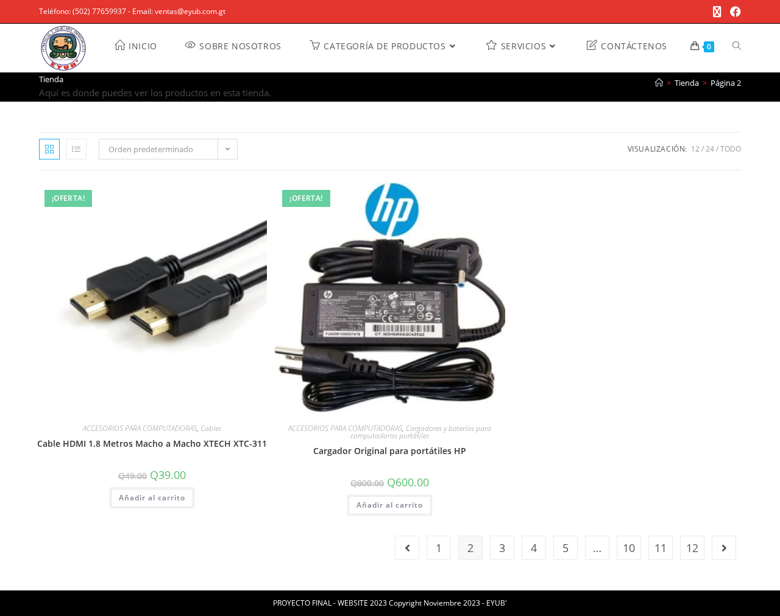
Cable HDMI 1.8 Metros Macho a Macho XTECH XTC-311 (152, 443)
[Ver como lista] (76, 149)
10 (629, 548)
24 (710, 149)
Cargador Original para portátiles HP (389, 451)
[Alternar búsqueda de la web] (736, 46)
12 (695, 149)
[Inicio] (659, 82)
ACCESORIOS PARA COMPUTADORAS (140, 428)
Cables (210, 428)
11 (660, 548)
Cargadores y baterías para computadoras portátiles (420, 432)
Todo (730, 149)
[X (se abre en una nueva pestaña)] (717, 11)
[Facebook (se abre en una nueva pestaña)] (733, 11)
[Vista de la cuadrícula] (49, 149)
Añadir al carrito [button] (152, 497)
